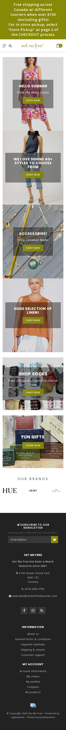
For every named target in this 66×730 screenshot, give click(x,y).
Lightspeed (17, 717)
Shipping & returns (33, 649)
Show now (33, 445)
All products (33, 692)
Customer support (33, 655)
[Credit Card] (33, 705)
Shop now (33, 100)
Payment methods (33, 644)
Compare (33, 687)
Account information (33, 671)
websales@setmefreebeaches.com (34, 596)
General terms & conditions (33, 639)
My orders (33, 676)
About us (33, 634)
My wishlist (33, 681)
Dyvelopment (47, 717)
